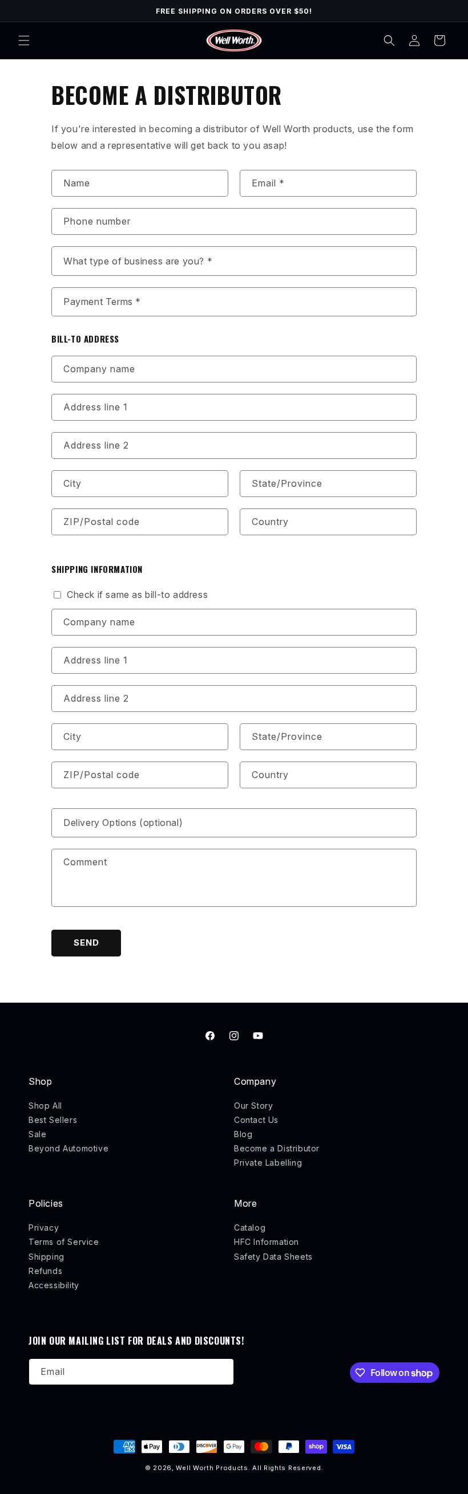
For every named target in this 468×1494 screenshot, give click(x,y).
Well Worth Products (212, 1468)
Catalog (249, 1227)
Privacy (44, 1227)
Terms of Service (64, 1242)
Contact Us (256, 1120)
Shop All (45, 1105)
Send (86, 942)
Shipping (46, 1256)
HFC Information (266, 1242)
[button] (24, 40)
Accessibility (54, 1285)
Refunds (45, 1271)
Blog (243, 1134)
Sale (37, 1134)
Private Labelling (268, 1162)
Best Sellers (53, 1120)
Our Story (253, 1105)
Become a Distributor (277, 1148)
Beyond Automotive (68, 1148)
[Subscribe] (220, 1371)
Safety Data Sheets (273, 1256)
